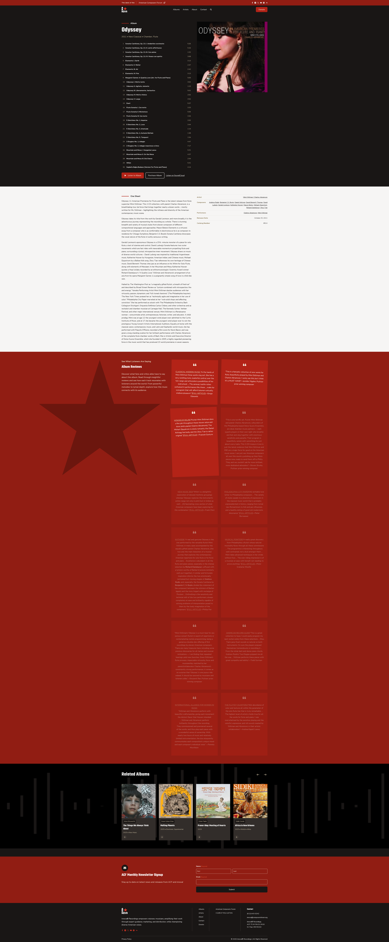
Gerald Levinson (224, 205)
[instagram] (255, 3)
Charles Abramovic (250, 213)
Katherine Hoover (236, 205)
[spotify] (264, 3)
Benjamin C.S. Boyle (227, 202)
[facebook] (252, 3)
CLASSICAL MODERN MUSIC (188, 372)
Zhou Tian (263, 208)
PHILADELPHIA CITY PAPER (236, 492)
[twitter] (258, 3)
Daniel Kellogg (240, 202)
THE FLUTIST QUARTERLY (236, 705)
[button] (261, 9)
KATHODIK (179, 539)
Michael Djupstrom (260, 205)
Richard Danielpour (253, 208)
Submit (232, 889)
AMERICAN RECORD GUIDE (238, 633)
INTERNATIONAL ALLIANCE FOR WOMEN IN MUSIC (194, 706)
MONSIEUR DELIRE (182, 420)
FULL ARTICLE (198, 393)
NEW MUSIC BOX (185, 492)
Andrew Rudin (214, 202)
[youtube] (261, 3)
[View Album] (139, 812)
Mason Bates (248, 205)
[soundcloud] (266, 3)
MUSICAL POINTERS (234, 539)
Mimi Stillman (262, 213)
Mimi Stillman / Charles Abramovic (255, 197)
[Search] (210, 9)
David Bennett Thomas (254, 202)
